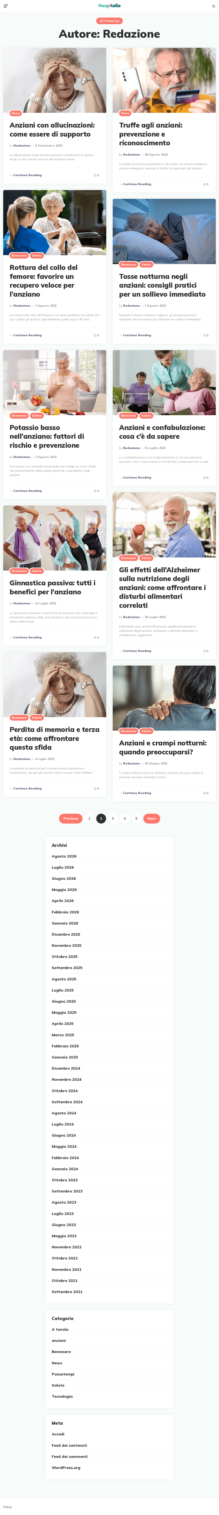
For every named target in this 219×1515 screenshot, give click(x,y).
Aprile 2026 (63, 900)
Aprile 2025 (63, 1023)
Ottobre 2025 (65, 956)
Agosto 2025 (64, 979)
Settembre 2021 (67, 1291)
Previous (70, 818)
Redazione (22, 145)
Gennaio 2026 (65, 923)
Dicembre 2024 (66, 1068)
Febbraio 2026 (65, 912)
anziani (59, 1340)
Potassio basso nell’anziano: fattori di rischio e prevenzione (47, 436)
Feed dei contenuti (69, 1445)
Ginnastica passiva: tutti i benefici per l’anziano (53, 587)
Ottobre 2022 (65, 1258)
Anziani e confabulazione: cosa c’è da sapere (162, 432)
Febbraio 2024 (65, 1157)
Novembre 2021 (66, 1269)
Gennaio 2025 (65, 1057)
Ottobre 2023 (65, 1180)
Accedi (58, 1434)
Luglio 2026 (63, 867)
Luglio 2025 (63, 990)
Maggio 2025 (64, 1012)
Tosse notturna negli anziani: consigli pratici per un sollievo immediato (162, 285)
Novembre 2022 (66, 1246)
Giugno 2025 (64, 1001)
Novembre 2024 (66, 1079)
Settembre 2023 (67, 1191)
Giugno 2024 (64, 1135)
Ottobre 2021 (65, 1280)
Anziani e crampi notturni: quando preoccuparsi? (162, 747)
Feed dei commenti (70, 1456)
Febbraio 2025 (65, 1046)
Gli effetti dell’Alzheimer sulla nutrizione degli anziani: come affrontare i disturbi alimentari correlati (162, 587)
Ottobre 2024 (65, 1090)
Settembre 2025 (67, 967)
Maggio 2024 (64, 1146)
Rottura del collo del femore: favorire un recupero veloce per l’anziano (44, 280)
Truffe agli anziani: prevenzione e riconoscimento (150, 134)
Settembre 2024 (67, 1101)
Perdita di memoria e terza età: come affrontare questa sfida (54, 738)
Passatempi (63, 1374)
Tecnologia (62, 1396)
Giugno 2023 (64, 1224)
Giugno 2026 (64, 878)
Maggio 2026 (64, 889)
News (16, 113)
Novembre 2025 (66, 945)
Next (152, 818)
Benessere (19, 255)
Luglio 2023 (63, 1213)
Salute (37, 255)
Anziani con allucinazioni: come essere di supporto (52, 129)
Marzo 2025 (63, 1034)
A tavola (60, 1329)
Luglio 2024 (63, 1124)
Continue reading (27, 175)
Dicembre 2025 (66, 934)
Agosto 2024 (64, 1113)
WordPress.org (66, 1467)
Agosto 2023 (64, 1202)
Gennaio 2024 (65, 1168)
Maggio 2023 (64, 1235)
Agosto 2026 (64, 856)
